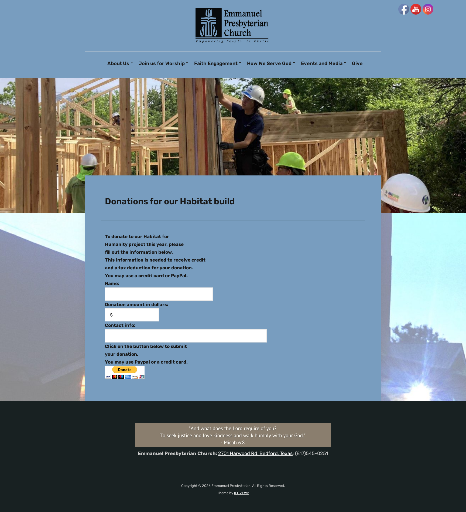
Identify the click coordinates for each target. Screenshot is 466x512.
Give (357, 63)
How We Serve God (269, 63)
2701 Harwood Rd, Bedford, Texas (255, 453)
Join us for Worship (162, 63)
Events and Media (321, 63)
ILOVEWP (241, 493)
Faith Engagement (216, 63)
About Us (118, 63)
